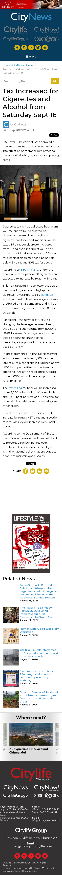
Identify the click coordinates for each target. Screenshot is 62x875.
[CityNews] (31, 17)
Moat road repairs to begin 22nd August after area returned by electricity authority (37, 675)
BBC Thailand (29, 269)
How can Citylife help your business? (31, 838)
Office (46, 809)
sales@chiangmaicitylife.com (31, 844)
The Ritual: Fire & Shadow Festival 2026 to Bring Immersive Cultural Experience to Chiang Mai (36, 612)
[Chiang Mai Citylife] (15, 30)
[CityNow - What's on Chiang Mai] (46, 788)
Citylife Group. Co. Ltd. (24, 862)
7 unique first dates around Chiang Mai (31, 740)
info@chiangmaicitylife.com (46, 820)
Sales (44, 812)
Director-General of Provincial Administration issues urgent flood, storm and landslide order (39, 697)
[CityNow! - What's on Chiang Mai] (46, 30)
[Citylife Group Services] (15, 39)
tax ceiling (15, 388)
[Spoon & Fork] (46, 39)
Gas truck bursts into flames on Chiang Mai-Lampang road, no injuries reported (39, 653)
